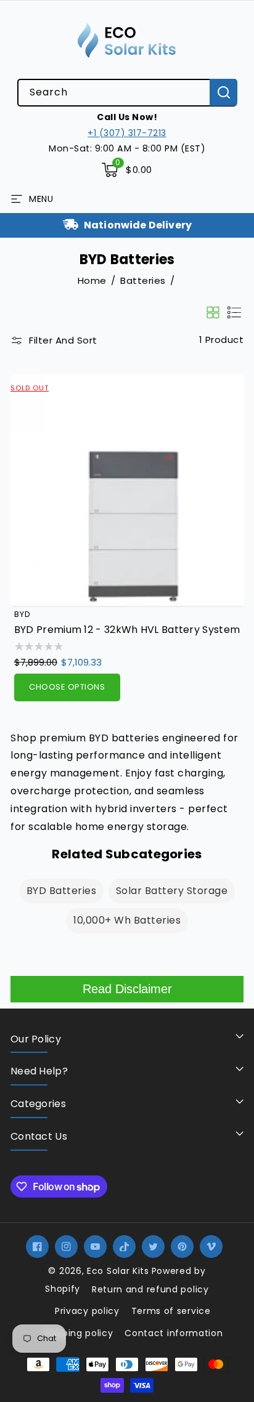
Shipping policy (78, 1333)
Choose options (67, 687)
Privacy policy (87, 1311)
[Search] (223, 92)
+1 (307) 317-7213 (127, 133)
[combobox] (127, 92)
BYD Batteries (62, 891)
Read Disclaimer (127, 989)
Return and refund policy (150, 1289)
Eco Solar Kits (118, 1271)
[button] (127, 169)
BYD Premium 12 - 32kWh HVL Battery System (127, 630)
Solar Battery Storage (172, 891)
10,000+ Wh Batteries (127, 920)
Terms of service (171, 1311)
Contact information (174, 1333)
